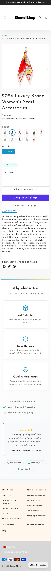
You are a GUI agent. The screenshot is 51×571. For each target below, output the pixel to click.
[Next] (47, 68)
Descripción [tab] (9, 211)
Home (5, 35)
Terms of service (34, 505)
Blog (4, 531)
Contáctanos (8, 525)
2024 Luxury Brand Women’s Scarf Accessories (24, 38)
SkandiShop (7, 490)
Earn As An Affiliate (11, 519)
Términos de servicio (36, 490)
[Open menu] (5, 17)
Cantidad (7, 173)
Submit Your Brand (11, 508)
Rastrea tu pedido (35, 525)
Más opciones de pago (25, 206)
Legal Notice (33, 511)
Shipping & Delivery (36, 516)
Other (8, 151)
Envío (4, 118)
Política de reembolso (37, 496)
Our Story (6, 496)
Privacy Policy (33, 500)
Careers (5, 513)
